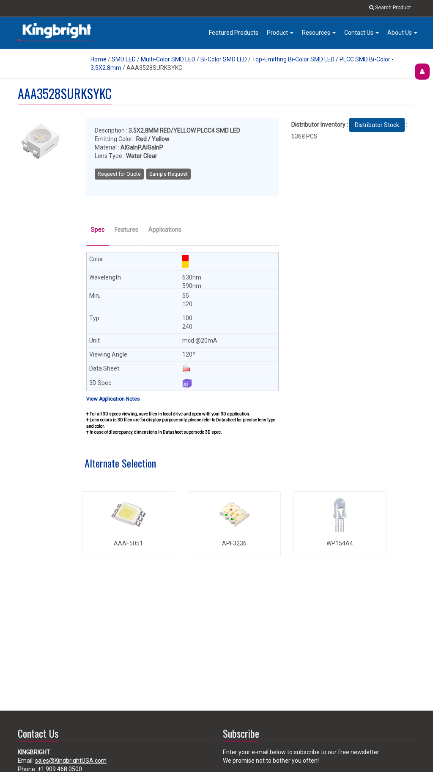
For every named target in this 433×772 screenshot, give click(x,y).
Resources (317, 32)
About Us (400, 32)
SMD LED (124, 59)
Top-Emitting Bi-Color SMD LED (293, 59)
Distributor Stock (377, 125)
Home (98, 59)
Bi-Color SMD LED (223, 59)
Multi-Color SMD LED (168, 59)
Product (278, 32)
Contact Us (359, 32)
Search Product (392, 8)
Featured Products (233, 32)
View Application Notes (113, 399)
